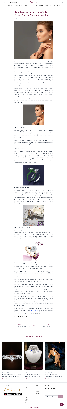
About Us (38, 393)
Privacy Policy (27, 402)
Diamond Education (27, 392)
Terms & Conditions (27, 400)
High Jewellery (18, 5)
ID (4, 2)
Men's (46, 5)
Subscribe (61, 396)
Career (37, 395)
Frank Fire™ (9, 5)
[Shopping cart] (59, 2)
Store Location (39, 388)
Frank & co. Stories (38, 391)
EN (7, 2)
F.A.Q (26, 397)
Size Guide (27, 395)
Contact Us (27, 389)
